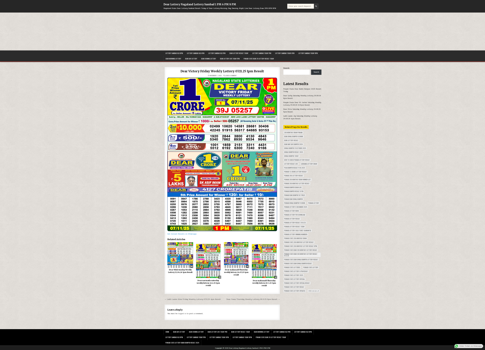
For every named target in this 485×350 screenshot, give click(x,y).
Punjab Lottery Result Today (294, 226)
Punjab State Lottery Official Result (297, 283)
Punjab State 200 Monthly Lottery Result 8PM (300, 246)
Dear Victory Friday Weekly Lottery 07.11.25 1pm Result (222, 71)
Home (167, 332)
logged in (182, 313)
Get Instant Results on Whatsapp (182, 234)
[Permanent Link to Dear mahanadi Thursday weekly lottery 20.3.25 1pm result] (264, 260)
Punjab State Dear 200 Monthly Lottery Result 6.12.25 (300, 255)
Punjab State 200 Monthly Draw (295, 238)
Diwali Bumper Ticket (291, 156)
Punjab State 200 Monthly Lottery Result (299, 242)
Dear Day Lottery (191, 58)
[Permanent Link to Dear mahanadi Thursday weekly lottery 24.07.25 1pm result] (236, 255)
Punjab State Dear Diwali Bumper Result (298, 263)
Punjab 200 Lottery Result (293, 175)
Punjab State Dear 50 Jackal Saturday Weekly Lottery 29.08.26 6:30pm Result (302, 103)
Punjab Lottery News (291, 211)
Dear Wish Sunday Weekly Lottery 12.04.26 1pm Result (180, 271)
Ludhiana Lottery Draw (309, 164)
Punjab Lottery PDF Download (294, 214)
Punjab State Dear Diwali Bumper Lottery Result (301, 259)
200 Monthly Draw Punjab (293, 132)
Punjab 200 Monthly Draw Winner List (297, 179)
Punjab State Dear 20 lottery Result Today (259, 58)
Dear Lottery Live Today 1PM (230, 58)
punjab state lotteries (292, 267)
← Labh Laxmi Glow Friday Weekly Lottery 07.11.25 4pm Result (193, 299)
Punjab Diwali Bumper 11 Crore (294, 203)
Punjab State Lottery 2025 (293, 275)
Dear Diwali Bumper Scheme (293, 136)
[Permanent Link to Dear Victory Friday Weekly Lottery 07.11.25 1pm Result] (222, 154)
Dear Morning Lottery (173, 58)
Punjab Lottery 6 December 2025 (295, 207)
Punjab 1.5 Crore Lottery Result (295, 171)
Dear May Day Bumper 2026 (293, 144)
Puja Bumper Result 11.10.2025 (294, 167)
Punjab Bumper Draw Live (293, 187)
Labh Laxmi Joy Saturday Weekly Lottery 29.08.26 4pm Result (300, 117)
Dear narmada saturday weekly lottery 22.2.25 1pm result (208, 283)
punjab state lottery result (294, 287)
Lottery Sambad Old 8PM (174, 53)
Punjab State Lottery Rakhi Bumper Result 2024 (182, 342)
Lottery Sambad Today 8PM (308, 53)
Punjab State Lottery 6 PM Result (296, 271)
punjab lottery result (292, 218)
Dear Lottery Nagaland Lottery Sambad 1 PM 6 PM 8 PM (200, 4)
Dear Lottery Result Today (238, 53)
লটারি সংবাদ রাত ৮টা (313, 291)
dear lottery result (291, 140)
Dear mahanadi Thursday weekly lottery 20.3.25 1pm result (264, 283)
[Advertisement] (242, 31)
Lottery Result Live (291, 164)
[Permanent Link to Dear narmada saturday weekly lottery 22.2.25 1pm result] (208, 260)
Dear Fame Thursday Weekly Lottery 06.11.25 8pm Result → (253, 299)
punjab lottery (313, 203)
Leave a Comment (231, 75)
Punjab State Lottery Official (294, 279)
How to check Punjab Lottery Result (297, 160)
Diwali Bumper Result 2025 (293, 152)
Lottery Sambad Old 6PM (195, 53)
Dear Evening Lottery (208, 58)
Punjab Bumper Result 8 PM (293, 191)
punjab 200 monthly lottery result (297, 183)
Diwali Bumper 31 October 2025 (295, 148)
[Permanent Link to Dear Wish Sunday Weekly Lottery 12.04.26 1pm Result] (180, 255)
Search (286, 68)
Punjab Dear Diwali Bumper (293, 199)
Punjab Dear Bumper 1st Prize (294, 195)
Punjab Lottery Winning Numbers (295, 234)
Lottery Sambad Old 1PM (216, 53)
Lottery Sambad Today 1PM (261, 53)
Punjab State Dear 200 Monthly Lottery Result (300, 250)
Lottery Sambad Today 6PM (284, 53)
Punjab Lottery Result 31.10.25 (295, 222)
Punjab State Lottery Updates (294, 291)
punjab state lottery (310, 267)
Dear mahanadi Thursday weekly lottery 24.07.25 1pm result (236, 272)
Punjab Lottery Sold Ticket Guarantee (297, 230)
